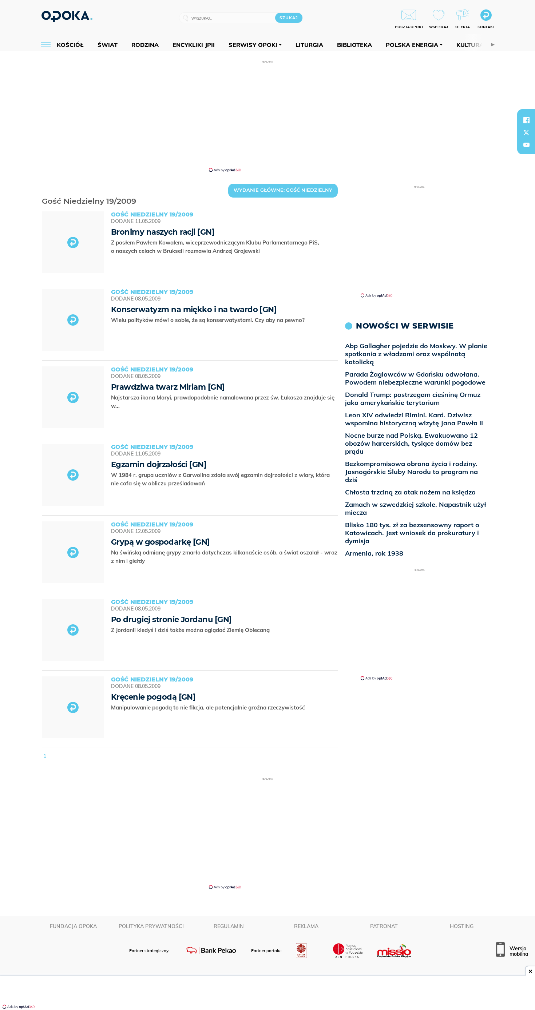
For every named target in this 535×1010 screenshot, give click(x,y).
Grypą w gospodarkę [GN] (160, 541)
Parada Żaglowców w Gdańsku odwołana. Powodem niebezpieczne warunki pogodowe (415, 378)
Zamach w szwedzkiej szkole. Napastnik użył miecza (415, 508)
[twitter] (526, 132)
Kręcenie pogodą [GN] (153, 696)
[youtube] (526, 145)
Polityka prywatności (151, 926)
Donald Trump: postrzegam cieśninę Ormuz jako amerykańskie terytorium (412, 398)
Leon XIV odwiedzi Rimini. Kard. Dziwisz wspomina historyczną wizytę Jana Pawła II (414, 419)
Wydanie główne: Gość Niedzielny (283, 190)
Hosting (461, 926)
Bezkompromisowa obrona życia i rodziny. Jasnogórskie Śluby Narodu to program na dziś (411, 472)
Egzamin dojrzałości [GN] (158, 464)
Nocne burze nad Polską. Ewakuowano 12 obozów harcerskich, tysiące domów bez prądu (411, 443)
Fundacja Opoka (73, 926)
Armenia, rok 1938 (374, 553)
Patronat (384, 926)
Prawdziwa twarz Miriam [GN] (168, 386)
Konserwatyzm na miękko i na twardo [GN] (194, 309)
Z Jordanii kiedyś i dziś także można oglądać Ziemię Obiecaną (191, 630)
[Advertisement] (267, 116)
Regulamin (229, 926)
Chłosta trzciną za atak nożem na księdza (410, 492)
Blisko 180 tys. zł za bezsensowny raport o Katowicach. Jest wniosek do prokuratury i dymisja (412, 533)
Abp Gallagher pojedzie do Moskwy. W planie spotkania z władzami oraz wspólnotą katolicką (416, 354)
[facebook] (526, 120)
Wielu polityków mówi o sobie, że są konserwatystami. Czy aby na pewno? (208, 320)
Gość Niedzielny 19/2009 (43, 191)
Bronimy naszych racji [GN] (162, 231)
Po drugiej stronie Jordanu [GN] (171, 619)
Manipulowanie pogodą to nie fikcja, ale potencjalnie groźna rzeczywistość (208, 707)
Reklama (306, 926)
